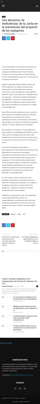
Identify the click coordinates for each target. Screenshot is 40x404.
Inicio (3, 13)
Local (8, 13)
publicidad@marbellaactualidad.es (22, 375)
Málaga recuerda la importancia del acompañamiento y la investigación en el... (25, 308)
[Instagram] (20, 388)
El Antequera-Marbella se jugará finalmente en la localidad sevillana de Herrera (30, 240)
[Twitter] (8, 38)
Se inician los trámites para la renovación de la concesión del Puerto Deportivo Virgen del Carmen (10, 241)
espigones (13, 214)
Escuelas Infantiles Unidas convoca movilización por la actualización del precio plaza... (24, 327)
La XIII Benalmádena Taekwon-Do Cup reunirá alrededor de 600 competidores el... (25, 318)
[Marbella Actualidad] (20, 347)
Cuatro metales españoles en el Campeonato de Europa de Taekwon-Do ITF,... (19, 281)
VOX (24, 214)
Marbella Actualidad (9, 34)
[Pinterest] (13, 38)
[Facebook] (4, 38)
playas (19, 214)
